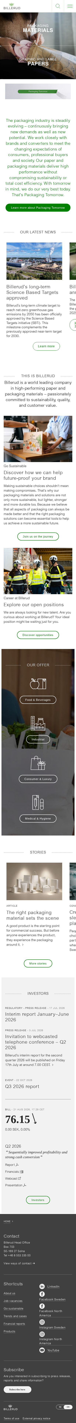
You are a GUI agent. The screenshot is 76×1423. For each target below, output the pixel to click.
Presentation (13, 1185)
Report (10, 1165)
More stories (38, 963)
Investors (38, 1200)
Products (9, 1331)
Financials (12, 1171)
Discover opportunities (38, 635)
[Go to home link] (12, 6)
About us (9, 1293)
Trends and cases (15, 1316)
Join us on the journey (38, 536)
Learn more (46, 346)
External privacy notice (36, 1418)
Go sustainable (13, 1308)
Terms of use (11, 1418)
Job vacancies (13, 1300)
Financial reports (14, 1323)
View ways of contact (17, 1263)
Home (7, 1221)
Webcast (11, 1178)
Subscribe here (17, 1389)
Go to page (38, 34)
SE (60, 1407)
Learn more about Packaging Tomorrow (38, 207)
